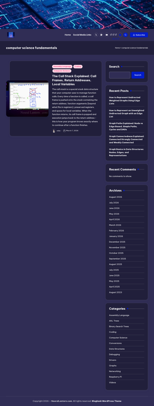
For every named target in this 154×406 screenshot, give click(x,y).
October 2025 (116, 253)
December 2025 (117, 241)
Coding (78, 66)
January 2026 (116, 236)
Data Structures (117, 349)
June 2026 (114, 208)
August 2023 (115, 292)
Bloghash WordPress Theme (106, 401)
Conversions (115, 343)
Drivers (112, 360)
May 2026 (114, 214)
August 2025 (115, 264)
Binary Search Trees (119, 326)
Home (117, 48)
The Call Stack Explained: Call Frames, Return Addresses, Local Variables (74, 80)
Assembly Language (62, 66)
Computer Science (62, 71)
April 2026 (114, 219)
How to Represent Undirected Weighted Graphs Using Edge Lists (124, 100)
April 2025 (114, 286)
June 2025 (114, 275)
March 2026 (115, 225)
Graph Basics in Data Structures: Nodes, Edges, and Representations (126, 152)
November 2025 (117, 247)
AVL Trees (114, 320)
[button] (139, 34)
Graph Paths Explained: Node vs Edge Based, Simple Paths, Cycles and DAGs (126, 126)
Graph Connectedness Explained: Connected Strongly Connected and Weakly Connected (126, 139)
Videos (112, 382)
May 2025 (114, 281)
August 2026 (115, 197)
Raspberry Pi (115, 377)
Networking (115, 371)
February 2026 (116, 230)
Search (114, 66)
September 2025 (117, 258)
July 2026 (114, 202)
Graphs (112, 365)
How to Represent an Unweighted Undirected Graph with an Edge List (126, 113)
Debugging (114, 354)
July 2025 (114, 270)
